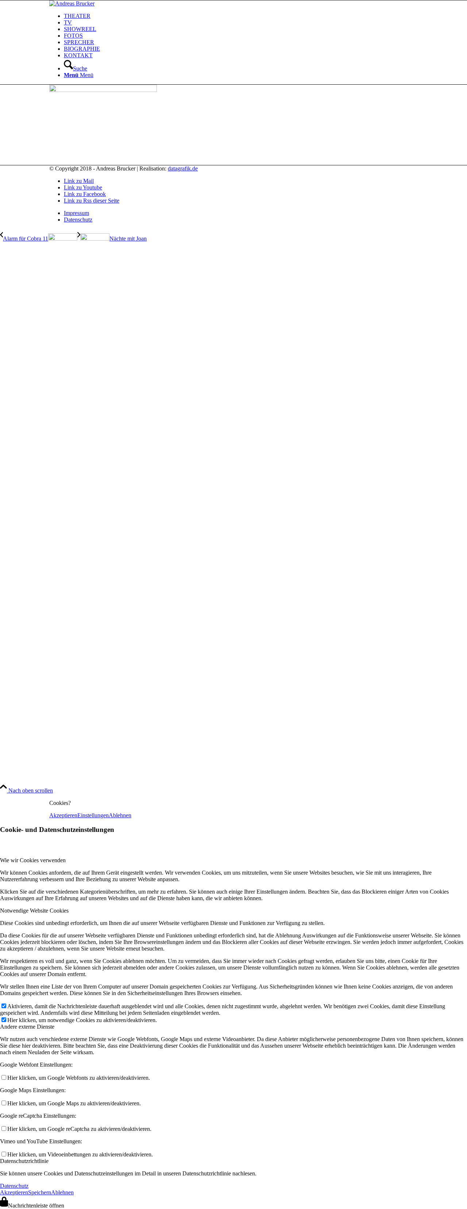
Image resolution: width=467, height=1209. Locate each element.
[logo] (71, 3)
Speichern (39, 1192)
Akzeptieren (63, 815)
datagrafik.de (183, 168)
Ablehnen (120, 815)
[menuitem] (241, 16)
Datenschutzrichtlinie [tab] (24, 1161)
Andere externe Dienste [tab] (27, 1027)
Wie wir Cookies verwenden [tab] (33, 860)
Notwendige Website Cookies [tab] (34, 910)
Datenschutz (14, 1186)
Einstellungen (93, 815)
